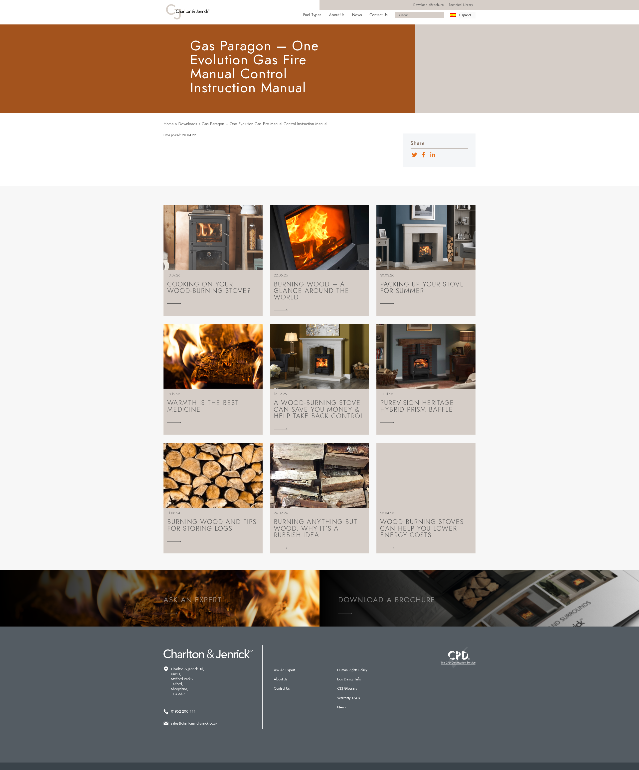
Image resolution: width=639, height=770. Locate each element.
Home (168, 124)
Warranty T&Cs (348, 697)
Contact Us (378, 15)
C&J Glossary (347, 688)
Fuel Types (312, 15)
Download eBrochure (428, 4)
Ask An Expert (284, 669)
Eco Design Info (349, 679)
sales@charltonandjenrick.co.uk (194, 723)
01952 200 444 (183, 711)
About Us (336, 15)
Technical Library (461, 4)
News (357, 15)
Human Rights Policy (352, 669)
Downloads (187, 124)
